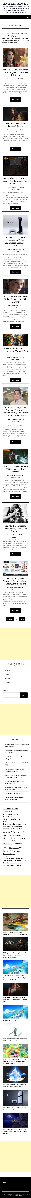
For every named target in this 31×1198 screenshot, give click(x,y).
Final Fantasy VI (15, 821)
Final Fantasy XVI (8, 826)
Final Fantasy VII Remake (20, 824)
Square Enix (8, 851)
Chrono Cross (16, 814)
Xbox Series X (15, 865)
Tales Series (17, 851)
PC (17, 838)
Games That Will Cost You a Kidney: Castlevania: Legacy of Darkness (15, 181)
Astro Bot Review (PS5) (10, 1020)
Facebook (7, 670)
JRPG (12, 831)
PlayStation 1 (8, 841)
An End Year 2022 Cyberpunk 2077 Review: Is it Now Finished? (15, 469)
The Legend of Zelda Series (12, 860)
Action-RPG (9, 811)
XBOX (24, 860)
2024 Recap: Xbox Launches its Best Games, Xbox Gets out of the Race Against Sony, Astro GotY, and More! (15, 978)
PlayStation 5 (18, 844)
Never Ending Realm (15, 3)
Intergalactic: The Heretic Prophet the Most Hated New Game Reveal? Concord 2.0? (15, 999)
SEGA (10, 848)
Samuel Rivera (15, 81)
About (4, 1182)
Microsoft (20, 832)
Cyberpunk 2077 (7, 816)
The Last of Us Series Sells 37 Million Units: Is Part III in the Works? (15, 299)
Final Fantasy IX (7, 822)
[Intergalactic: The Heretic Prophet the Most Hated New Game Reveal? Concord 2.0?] (15, 989)
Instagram (8, 682)
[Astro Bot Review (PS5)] (15, 1012)
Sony (21, 847)
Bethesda (25, 812)
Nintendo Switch (9, 838)
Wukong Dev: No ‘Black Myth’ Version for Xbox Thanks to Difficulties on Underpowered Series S (15, 955)
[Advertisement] (15, 644)
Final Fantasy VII (8, 824)
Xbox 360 (6, 863)
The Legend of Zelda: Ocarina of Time (13, 858)
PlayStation (22, 838)
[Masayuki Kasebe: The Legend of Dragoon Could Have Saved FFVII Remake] (15, 922)
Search (5, 690)
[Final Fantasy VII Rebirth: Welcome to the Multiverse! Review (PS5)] (15, 1030)
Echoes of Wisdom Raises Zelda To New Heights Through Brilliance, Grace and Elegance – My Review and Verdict (14, 1061)
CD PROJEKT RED (7, 814)
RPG (5, 847)
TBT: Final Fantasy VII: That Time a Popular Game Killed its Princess (15, 72)
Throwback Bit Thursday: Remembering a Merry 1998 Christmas (15, 528)
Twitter (7, 674)
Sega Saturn (16, 848)
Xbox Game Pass (13, 863)
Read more (15, 99)
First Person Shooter (9, 828)
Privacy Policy (6, 1186)
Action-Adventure (10, 808)
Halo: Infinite (19, 828)
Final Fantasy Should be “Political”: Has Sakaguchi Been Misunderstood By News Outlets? (15, 1131)
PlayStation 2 (18, 841)
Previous (9, 619)
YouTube (7, 678)
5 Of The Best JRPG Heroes (13, 793)
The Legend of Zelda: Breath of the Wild (12, 856)
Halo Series (6, 832)
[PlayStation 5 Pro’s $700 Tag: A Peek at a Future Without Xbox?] (15, 1098)
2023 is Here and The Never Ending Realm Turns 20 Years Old (15, 351)
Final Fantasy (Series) (11, 819)
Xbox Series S (6, 865)
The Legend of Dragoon (9, 854)
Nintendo (7, 835)
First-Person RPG (18, 826)
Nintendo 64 (16, 835)
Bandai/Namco (18, 812)
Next (22, 619)
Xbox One (20, 863)
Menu (27, 17)
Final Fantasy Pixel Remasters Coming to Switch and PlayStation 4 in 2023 (15, 581)
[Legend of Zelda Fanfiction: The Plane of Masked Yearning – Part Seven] (15, 1074)
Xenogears (24, 865)
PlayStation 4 (7, 844)
